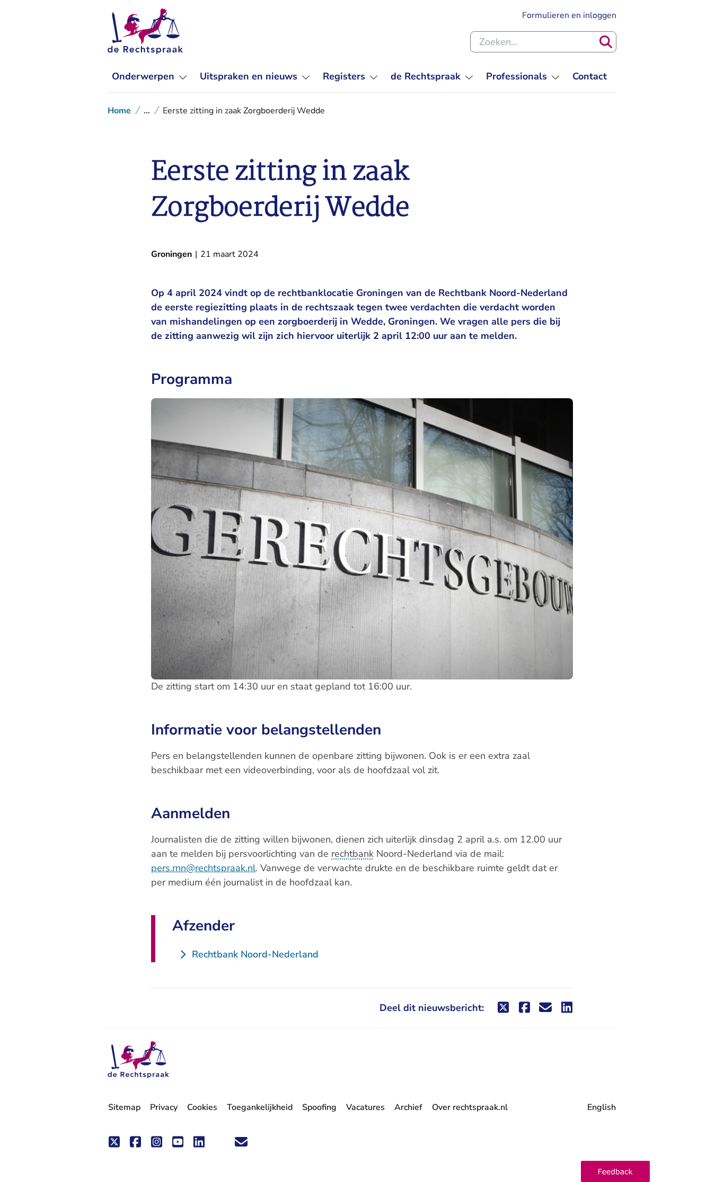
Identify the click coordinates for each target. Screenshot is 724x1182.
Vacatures (365, 1108)
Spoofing (319, 1107)
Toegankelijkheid (260, 1107)
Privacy (164, 1107)
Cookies (202, 1107)
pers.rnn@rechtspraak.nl (203, 868)
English (601, 1107)
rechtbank (352, 853)
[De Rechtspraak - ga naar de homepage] (145, 31)
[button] (615, 1171)
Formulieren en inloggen (569, 15)
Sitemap (124, 1107)
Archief (408, 1107)
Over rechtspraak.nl (470, 1107)
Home (119, 111)
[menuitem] (149, 76)
